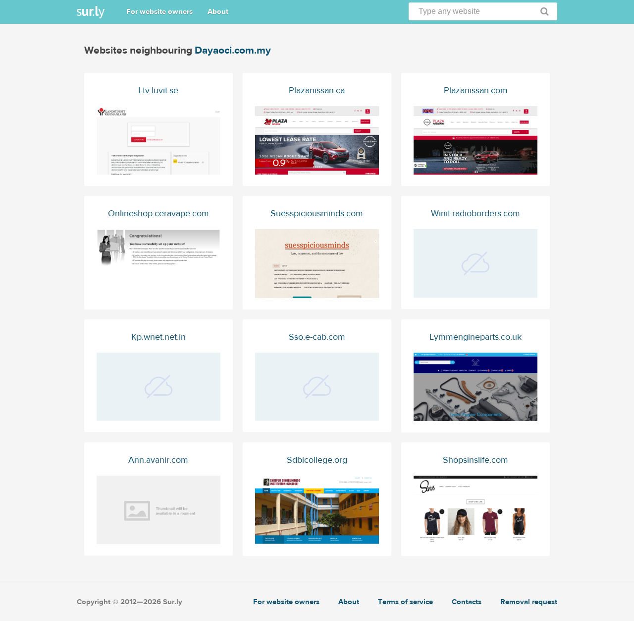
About (218, 11)
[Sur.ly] (91, 12)
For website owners (159, 11)
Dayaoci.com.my (233, 50)
